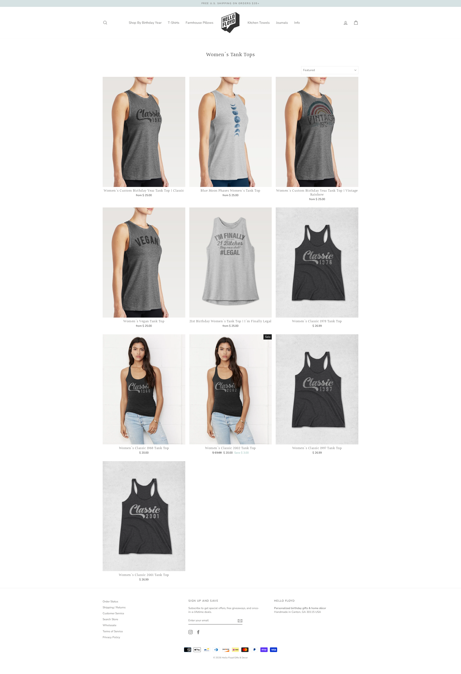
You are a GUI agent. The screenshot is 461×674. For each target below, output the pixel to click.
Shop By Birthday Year (145, 23)
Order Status (110, 601)
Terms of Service (113, 631)
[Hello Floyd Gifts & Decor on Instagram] (190, 632)
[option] (230, 3)
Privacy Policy (111, 637)
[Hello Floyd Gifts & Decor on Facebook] (198, 632)
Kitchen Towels (259, 23)
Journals (282, 23)
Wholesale (109, 625)
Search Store (110, 619)
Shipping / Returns (114, 607)
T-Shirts (173, 23)
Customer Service (113, 613)
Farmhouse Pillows (199, 23)
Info (297, 23)
